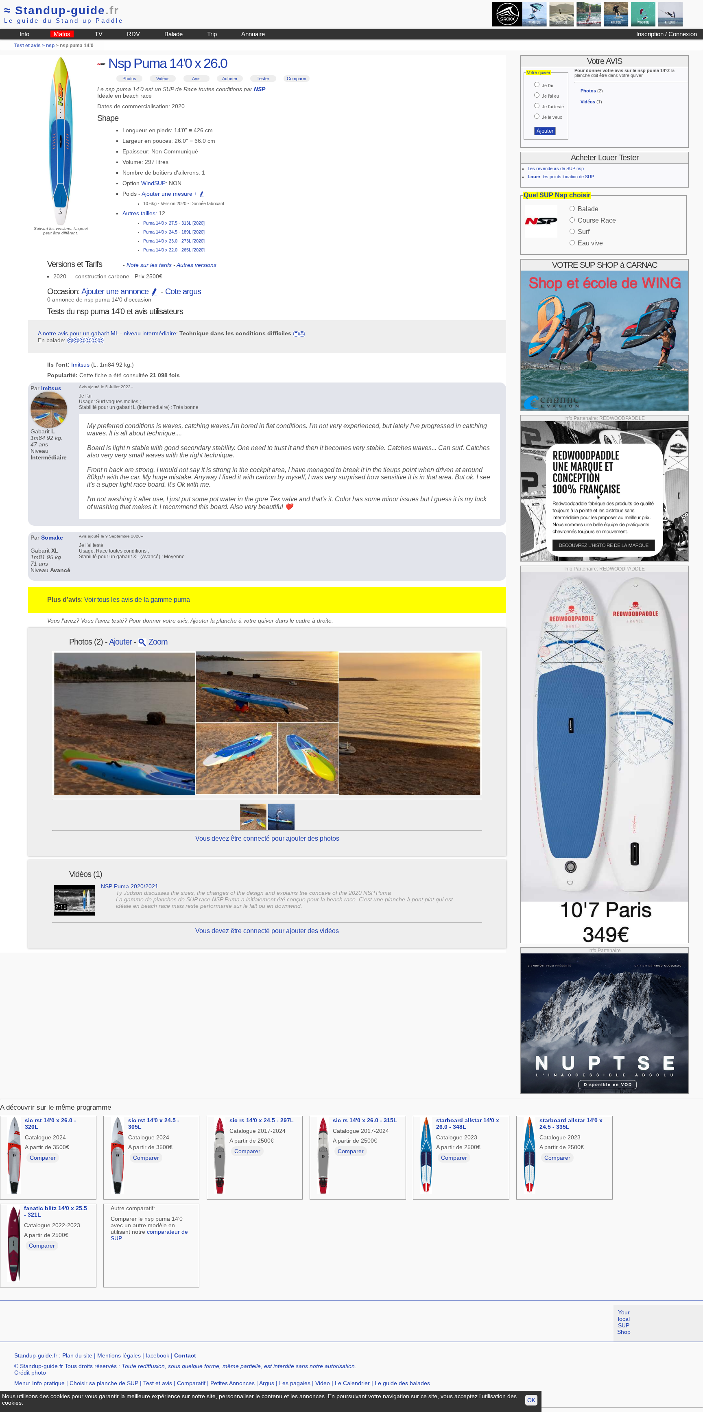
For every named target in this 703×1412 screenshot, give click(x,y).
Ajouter (120, 641)
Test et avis (157, 1383)
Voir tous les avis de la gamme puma (137, 599)
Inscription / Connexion (666, 34)
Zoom (157, 641)
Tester (263, 78)
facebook (157, 1355)
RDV (133, 34)
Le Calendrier (352, 1383)
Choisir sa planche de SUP (104, 1383)
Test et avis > (30, 45)
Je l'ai (547, 85)
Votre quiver (538, 72)
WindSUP (153, 183)
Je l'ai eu (550, 96)
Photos (129, 78)
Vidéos (163, 78)
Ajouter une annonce (116, 291)
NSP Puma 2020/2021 (129, 886)
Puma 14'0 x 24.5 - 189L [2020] (174, 232)
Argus (266, 1383)
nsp (50, 45)
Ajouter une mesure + (170, 193)
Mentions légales (119, 1355)
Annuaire (253, 34)
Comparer (297, 78)
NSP (259, 89)
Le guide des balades (402, 1383)
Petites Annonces (232, 1383)
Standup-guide (61, 10)
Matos (62, 34)
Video (322, 1383)
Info (24, 34)
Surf (583, 231)
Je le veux (552, 117)
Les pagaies (294, 1383)
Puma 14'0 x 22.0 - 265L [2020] (174, 249)
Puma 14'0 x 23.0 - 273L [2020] (174, 240)
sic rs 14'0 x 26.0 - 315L (365, 1120)
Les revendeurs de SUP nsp (556, 168)
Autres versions (196, 265)
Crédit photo (30, 1372)
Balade (173, 34)
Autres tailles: (139, 213)
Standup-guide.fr (35, 1355)
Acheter (230, 78)
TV (99, 34)
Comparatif (191, 1383)
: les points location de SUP (561, 176)
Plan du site (77, 1355)
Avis (196, 78)
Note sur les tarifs (149, 265)
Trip (212, 34)
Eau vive (590, 243)
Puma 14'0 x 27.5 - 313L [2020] (174, 223)
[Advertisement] (148, 1323)
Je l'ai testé (553, 106)
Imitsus (80, 364)
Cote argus (183, 291)
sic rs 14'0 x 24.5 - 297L (261, 1120)
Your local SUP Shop (624, 1322)
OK (531, 1400)
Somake (52, 537)
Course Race (597, 220)
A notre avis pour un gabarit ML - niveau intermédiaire (107, 333)
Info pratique (48, 1383)
